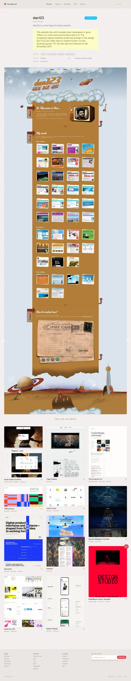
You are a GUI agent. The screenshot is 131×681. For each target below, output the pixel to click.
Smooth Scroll (70, 54)
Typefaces (7, 663)
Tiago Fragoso (51, 479)
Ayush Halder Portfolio (12, 479)
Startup (108, 481)
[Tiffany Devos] (23, 496)
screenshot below (45, 38)
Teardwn (49, 569)
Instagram (65, 658)
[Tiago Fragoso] (65, 451)
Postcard (61, 54)
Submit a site (37, 656)
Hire (34, 658)
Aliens (43, 54)
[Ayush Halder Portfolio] (23, 451)
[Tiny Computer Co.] (108, 451)
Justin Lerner (51, 508)
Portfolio (43, 58)
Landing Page (8, 481)
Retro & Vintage (87, 58)
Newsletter (36, 666)
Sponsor (35, 668)
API (34, 661)
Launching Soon (93, 481)
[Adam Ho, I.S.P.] (23, 601)
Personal (16, 481)
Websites (7, 656)
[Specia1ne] (23, 541)
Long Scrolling (51, 54)
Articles (6, 666)
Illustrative (78, 58)
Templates (7, 661)
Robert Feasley (52, 629)
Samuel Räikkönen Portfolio (99, 539)
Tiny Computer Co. (95, 479)
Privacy (119, 676)
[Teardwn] (65, 541)
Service (20, 571)
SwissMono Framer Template (99, 599)
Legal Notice (111, 676)
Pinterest (65, 663)
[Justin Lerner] (65, 496)
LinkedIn (65, 661)
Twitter (64, 656)
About (125, 676)
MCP (34, 663)
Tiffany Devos (9, 509)
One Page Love (12, 4)
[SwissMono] (108, 571)
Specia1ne (8, 569)
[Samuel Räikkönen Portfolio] (108, 511)
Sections (6, 658)
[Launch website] (84, 479)
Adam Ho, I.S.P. (9, 629)
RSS (63, 666)
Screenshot (90, 18)
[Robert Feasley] (65, 601)
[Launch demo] (126, 599)
